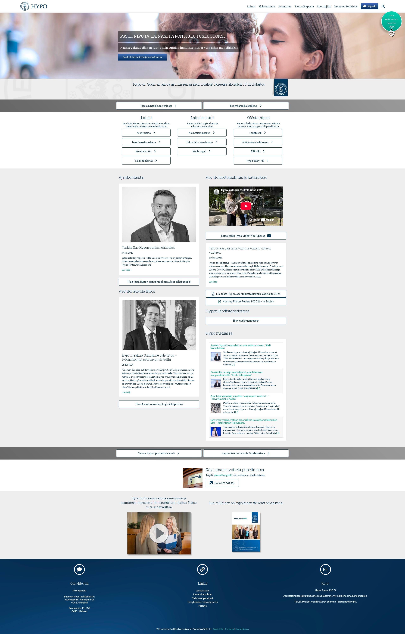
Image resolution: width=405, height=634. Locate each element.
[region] (202, 46)
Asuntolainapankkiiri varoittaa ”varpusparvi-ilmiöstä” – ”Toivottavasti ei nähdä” (239, 397)
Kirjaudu (371, 6)
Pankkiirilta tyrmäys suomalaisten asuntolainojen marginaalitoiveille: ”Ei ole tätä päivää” (237, 373)
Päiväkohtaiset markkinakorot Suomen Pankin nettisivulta (326, 601)
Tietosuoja (229, 629)
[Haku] (382, 6)
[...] (233, 364)
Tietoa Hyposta (304, 6)
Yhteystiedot (79, 590)
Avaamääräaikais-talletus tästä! (391, 21)
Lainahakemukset (202, 594)
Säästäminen (267, 6)
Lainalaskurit (202, 590)
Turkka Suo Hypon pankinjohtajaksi (148, 247)
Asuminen (285, 6)
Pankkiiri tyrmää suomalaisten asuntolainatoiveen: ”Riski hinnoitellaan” (241, 347)
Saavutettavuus (242, 629)
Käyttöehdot (218, 629)
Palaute (202, 605)
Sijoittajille (324, 6)
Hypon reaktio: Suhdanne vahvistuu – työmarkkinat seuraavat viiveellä (149, 357)
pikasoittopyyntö (223, 475)
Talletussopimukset (202, 598)
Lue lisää (126, 269)
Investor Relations (346, 6)
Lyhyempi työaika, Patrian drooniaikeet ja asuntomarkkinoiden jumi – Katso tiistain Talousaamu (244, 421)
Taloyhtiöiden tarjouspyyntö (202, 601)
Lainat (251, 6)
